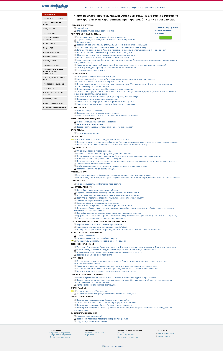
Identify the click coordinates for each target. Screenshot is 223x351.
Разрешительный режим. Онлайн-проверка (96, 238)
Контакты (161, 8)
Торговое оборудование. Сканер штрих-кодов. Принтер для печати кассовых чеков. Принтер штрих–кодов (126, 247)
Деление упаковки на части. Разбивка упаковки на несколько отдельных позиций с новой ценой (121, 50)
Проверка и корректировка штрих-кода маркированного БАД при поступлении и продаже (118, 229)
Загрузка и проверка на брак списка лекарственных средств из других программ (113, 175)
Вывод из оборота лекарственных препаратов (98, 203)
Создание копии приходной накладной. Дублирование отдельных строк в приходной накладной (121, 65)
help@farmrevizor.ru (166, 333)
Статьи (98, 8)
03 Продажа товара (50, 29)
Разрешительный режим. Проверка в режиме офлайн (101, 241)
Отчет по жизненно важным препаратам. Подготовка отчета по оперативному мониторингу (119, 156)
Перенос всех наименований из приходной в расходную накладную (107, 96)
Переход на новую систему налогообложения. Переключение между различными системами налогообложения (127, 142)
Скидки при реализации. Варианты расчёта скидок (99, 81)
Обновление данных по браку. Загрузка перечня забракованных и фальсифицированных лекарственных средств (128, 177)
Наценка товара (84, 42)
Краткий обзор (83, 28)
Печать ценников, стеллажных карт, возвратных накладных (104, 52)
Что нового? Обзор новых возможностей (95, 31)
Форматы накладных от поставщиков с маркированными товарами (107, 192)
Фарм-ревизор (49, 14)
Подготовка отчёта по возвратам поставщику (98, 113)
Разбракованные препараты (60, 335)
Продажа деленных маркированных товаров (97, 99)
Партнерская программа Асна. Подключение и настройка (102, 300)
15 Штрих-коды (48, 88)
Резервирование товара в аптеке (92, 70)
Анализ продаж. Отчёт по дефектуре (93, 163)
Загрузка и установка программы (91, 321)
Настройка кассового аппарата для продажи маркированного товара (108, 213)
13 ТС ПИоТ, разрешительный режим (54, 79)
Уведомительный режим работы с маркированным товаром (104, 205)
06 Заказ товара (49, 44)
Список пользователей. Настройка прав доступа (98, 184)
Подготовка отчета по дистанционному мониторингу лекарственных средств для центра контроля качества (126, 161)
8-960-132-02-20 (164, 336)
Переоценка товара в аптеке (89, 124)
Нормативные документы (59, 337)
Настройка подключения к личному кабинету (97, 190)
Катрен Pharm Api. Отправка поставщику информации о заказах (106, 302)
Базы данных (55, 330)
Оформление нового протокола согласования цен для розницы (105, 55)
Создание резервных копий (89, 316)
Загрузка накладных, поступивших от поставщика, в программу (105, 39)
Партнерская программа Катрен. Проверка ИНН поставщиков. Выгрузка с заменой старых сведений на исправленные (123, 308)
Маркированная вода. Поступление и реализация (99, 224)
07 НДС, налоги (48, 48)
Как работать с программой (166, 28)
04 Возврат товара (50, 33)
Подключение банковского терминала (94, 255)
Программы (149, 8)
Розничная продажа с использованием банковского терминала (105, 104)
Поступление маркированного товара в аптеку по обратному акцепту (108, 195)
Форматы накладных (163, 30)
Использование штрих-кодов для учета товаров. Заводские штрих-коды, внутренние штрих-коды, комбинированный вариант (121, 262)
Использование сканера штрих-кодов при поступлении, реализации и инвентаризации (116, 268)
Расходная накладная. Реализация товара (95, 76)
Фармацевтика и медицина (129, 330)
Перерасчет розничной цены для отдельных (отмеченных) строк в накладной (112, 44)
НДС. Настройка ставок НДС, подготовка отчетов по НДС (102, 139)
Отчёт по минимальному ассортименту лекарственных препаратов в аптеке (111, 166)
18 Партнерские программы (53, 103)
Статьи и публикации (125, 335)
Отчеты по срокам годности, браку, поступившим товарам (103, 153)
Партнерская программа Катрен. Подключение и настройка (104, 305)
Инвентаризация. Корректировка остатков (96, 121)
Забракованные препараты (116, 8)
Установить (165, 38)
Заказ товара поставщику (88, 133)
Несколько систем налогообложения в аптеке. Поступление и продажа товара (112, 144)
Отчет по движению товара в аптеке (93, 151)
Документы (136, 8)
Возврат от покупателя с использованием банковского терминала (107, 115)
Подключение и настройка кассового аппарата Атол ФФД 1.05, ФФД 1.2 (109, 252)
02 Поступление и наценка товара (53, 23)
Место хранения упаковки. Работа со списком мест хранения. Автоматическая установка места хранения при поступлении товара (125, 61)
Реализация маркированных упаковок (94, 200)
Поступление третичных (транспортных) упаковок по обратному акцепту (110, 198)
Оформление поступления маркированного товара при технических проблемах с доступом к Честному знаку (126, 215)
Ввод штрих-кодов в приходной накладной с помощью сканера (106, 67)
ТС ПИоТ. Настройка (85, 235)
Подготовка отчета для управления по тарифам (98, 158)
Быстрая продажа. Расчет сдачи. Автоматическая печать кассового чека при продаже (115, 79)
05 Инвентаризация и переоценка (51, 38)
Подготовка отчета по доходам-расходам (95, 168)
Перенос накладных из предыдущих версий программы (102, 319)
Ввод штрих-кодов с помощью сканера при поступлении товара (106, 271)
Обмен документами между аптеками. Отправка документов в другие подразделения (116, 277)
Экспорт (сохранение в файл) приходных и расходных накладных (106, 293)
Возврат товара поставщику (89, 110)
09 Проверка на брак (50, 57)
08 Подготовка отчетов (52, 52)
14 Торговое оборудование (53, 84)
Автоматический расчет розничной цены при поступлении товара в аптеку (111, 47)
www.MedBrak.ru (55, 6)
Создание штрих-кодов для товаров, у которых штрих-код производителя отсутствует (116, 266)
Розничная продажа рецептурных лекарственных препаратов (105, 101)
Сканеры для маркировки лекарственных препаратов (101, 218)
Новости (89, 8)
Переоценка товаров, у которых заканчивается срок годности (105, 127)
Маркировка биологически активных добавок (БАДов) (101, 227)
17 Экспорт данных (50, 99)
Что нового (159, 33)
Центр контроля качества (127, 337)
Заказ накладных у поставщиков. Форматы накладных (101, 37)
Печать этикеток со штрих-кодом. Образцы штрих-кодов (102, 57)
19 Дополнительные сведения (54, 108)
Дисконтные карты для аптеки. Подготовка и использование (104, 89)
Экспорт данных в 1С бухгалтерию (92, 291)
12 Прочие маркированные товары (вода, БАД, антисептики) (53, 71)
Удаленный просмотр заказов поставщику (96, 285)
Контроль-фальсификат (94, 333)
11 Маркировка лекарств (52, 65)
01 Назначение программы (53, 18)
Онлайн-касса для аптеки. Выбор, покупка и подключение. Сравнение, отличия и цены (116, 249)
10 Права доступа (49, 61)
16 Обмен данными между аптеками (52, 94)
